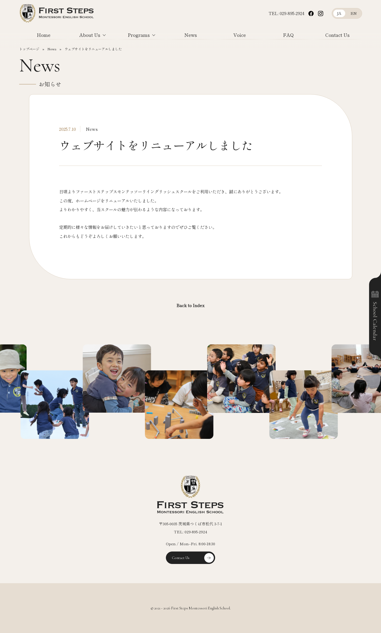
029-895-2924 (292, 13)
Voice (239, 34)
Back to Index (190, 305)
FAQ (288, 34)
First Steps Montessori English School (57, 26)
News (190, 34)
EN (353, 13)
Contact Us (337, 34)
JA (339, 13)
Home (44, 34)
